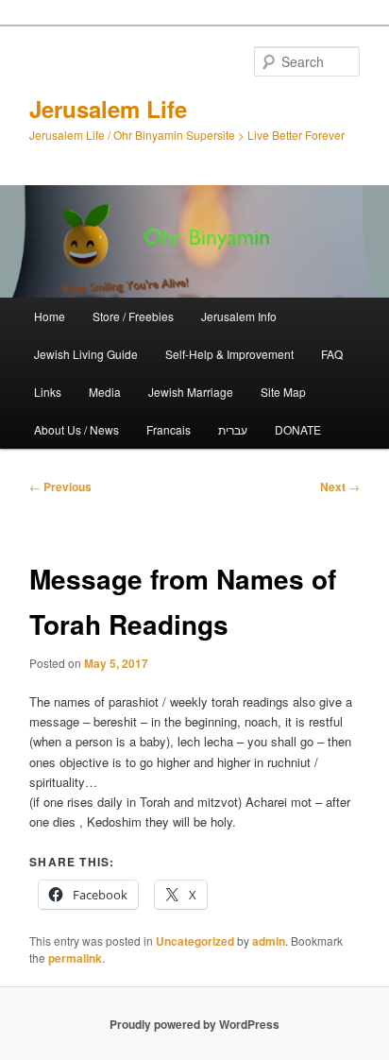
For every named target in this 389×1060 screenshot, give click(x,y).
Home (49, 316)
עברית (232, 429)
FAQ (332, 354)
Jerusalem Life (108, 109)
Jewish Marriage (190, 392)
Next (340, 486)
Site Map (283, 392)
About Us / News (76, 429)
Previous (60, 486)
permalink (75, 957)
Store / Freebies (133, 316)
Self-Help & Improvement (229, 354)
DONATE (298, 429)
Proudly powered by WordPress (194, 1024)
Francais (168, 429)
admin (268, 940)
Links (47, 392)
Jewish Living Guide (86, 354)
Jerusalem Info (239, 316)
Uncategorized (195, 940)
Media (105, 392)
